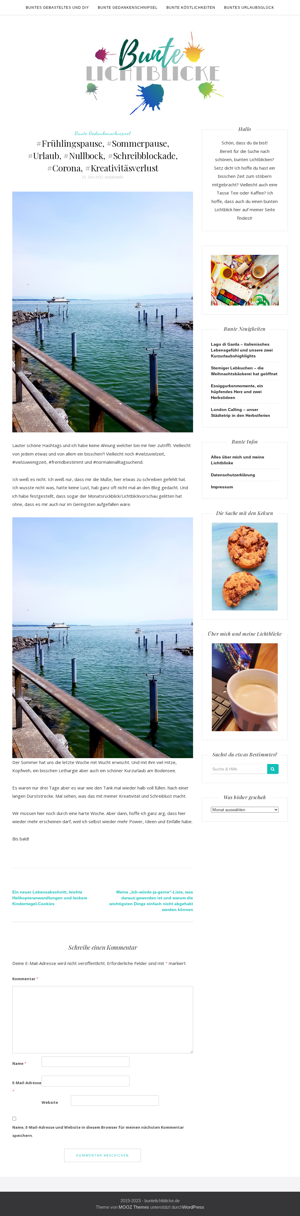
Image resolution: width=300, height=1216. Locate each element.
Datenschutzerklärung (233, 475)
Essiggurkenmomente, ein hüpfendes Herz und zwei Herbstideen (237, 391)
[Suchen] (273, 769)
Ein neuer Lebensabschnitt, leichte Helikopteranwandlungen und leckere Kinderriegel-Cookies (49, 898)
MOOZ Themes (134, 1207)
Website (50, 1102)
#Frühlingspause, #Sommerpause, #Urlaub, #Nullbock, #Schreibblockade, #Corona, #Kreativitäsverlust (103, 155)
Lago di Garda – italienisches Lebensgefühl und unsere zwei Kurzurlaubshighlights (242, 350)
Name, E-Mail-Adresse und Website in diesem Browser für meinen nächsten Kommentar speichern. (98, 1131)
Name (19, 1063)
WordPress (193, 1207)
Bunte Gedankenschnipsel (128, 8)
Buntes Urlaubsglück (249, 8)
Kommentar (25, 978)
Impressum (222, 487)
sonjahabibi (114, 177)
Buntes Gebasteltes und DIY (57, 8)
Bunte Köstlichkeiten (190, 8)
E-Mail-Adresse (26, 1087)
